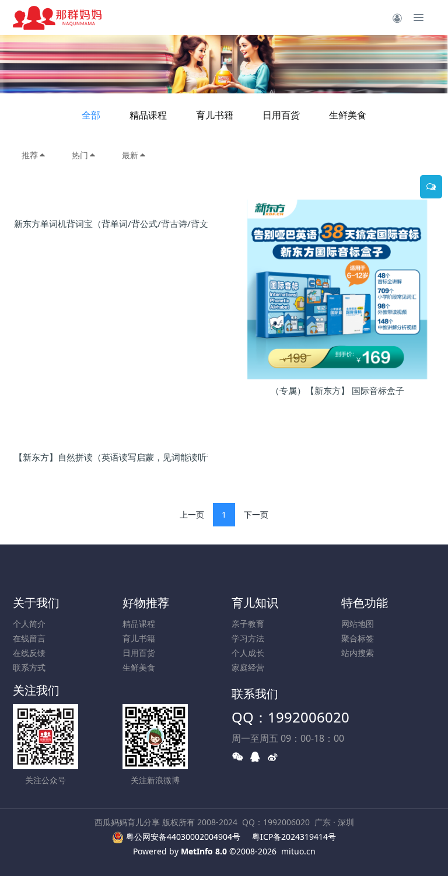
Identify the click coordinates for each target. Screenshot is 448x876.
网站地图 (357, 623)
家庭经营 (248, 667)
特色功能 (364, 602)
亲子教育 (248, 623)
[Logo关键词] (57, 17)
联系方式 (29, 667)
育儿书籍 (214, 115)
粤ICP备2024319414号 (294, 836)
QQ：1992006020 (290, 717)
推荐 (30, 154)
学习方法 (248, 638)
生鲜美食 (347, 115)
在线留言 (29, 638)
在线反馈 (29, 652)
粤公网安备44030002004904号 (183, 836)
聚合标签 (357, 638)
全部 (91, 115)
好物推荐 (146, 602)
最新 (130, 154)
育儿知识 (255, 602)
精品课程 (148, 115)
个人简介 (29, 623)
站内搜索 (357, 652)
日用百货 (281, 115)
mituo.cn (298, 851)
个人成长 (248, 652)
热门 (80, 154)
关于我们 (36, 602)
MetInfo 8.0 (204, 851)
